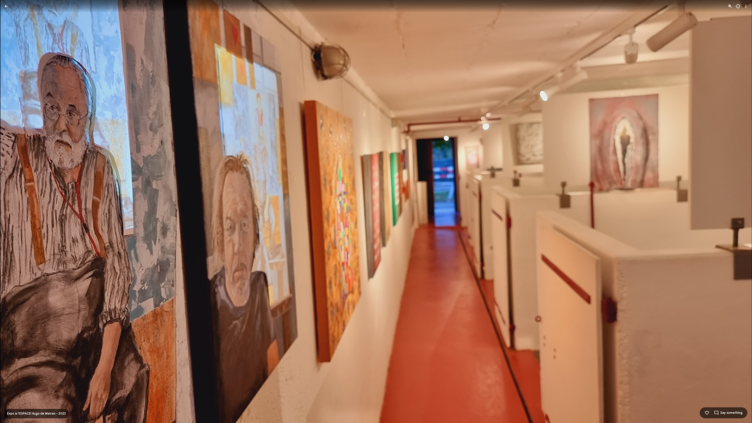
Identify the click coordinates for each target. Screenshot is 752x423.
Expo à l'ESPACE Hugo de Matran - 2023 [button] (36, 414)
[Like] (707, 412)
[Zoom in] (730, 6)
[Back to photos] (6, 6)
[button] (10, 211)
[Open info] (738, 6)
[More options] (746, 6)
